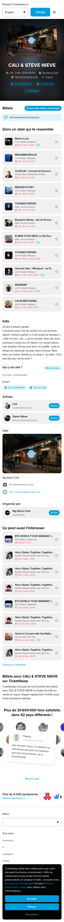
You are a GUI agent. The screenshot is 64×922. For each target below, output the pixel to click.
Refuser (32, 906)
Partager (34, 90)
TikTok (5, 861)
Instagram (7, 854)
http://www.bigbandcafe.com (24, 492)
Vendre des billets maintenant (43, 108)
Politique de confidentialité (19, 883)
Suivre (54, 405)
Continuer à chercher (14, 664)
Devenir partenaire (12, 798)
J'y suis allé (47, 84)
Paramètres (32, 914)
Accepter (32, 898)
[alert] (32, 892)
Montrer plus (53, 368)
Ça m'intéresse (23, 84)
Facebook (7, 840)
